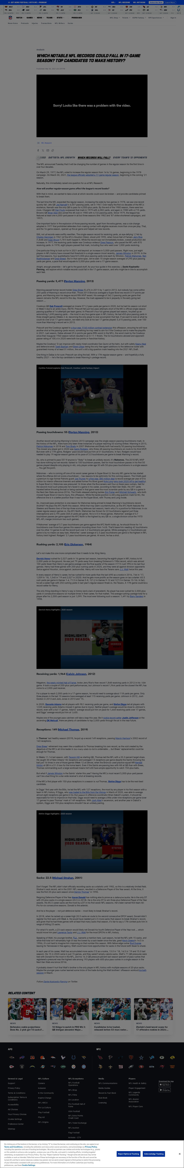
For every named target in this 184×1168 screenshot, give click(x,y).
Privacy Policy (91, 1147)
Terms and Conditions (13, 1147)
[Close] (180, 1154)
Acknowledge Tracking (154, 1154)
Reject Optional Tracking (128, 1154)
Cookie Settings (28, 1165)
